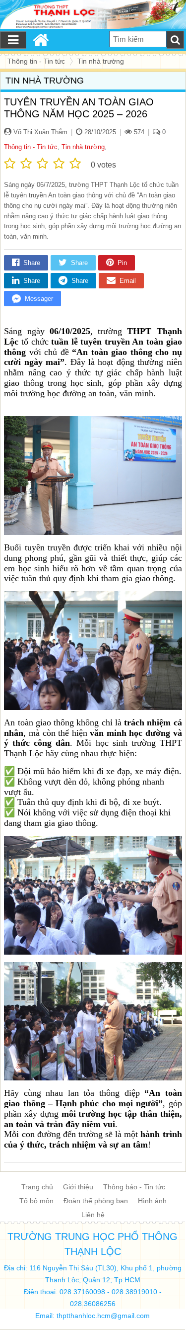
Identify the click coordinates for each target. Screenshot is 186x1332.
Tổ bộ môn (36, 1201)
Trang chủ (37, 1187)
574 (138, 132)
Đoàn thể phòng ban (95, 1201)
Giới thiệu (78, 1187)
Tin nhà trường (83, 147)
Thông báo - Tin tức (134, 1187)
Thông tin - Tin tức (31, 147)
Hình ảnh (152, 1201)
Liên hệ (93, 1215)
